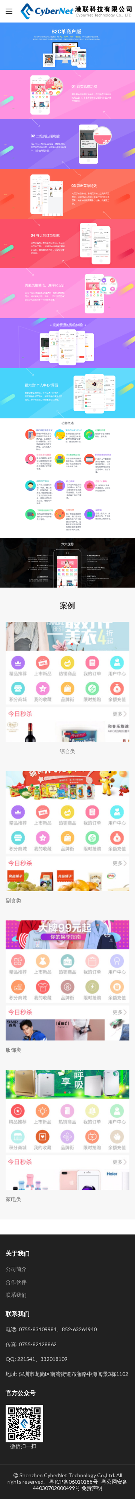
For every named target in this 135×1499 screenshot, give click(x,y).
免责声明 (91, 1488)
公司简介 (16, 1269)
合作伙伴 (16, 1282)
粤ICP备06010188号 (74, 1481)
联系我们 (16, 1295)
